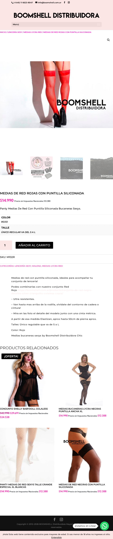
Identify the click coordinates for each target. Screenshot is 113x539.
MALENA (36, 266)
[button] (108, 40)
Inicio (3, 32)
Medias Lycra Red (33, 32)
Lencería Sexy (15, 32)
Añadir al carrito (34, 245)
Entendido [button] (56, 537)
